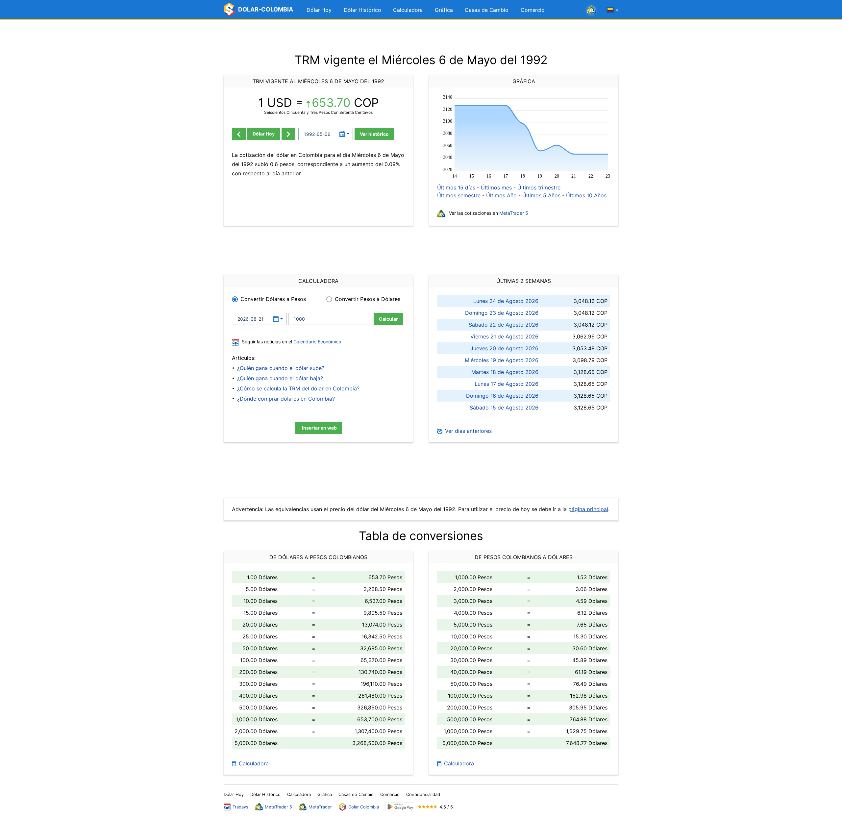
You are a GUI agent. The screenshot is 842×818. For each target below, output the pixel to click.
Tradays (240, 806)
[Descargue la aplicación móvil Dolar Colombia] (400, 806)
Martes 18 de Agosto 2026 (504, 372)
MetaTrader (320, 806)
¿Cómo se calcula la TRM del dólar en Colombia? (298, 388)
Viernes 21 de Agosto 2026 (504, 336)
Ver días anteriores (467, 431)
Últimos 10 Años (586, 195)
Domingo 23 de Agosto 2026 (501, 313)
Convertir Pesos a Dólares (367, 299)
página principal (588, 509)
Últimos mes (496, 187)
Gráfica (444, 10)
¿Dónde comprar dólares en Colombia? (286, 398)
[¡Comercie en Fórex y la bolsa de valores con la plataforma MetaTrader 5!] (591, 10)
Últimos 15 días (456, 187)
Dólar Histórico (362, 10)
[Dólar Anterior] (239, 134)
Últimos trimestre (538, 187)
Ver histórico (374, 134)
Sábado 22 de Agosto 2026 (503, 324)
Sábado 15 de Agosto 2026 (504, 407)
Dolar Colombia (363, 806)
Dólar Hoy (319, 10)
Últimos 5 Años (541, 195)
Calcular (388, 319)
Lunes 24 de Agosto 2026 (505, 301)
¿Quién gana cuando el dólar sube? (280, 368)
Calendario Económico (316, 341)
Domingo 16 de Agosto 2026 (502, 395)
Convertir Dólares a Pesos (273, 299)
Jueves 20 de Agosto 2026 (504, 348)
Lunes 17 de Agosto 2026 (506, 384)
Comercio (533, 10)
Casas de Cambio (486, 10)
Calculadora (408, 10)
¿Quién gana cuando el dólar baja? (280, 378)
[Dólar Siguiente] (288, 134)
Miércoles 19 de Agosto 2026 (501, 360)
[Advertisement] (421, 36)
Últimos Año (501, 195)
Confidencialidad (423, 794)
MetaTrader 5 (513, 213)
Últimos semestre (459, 195)
